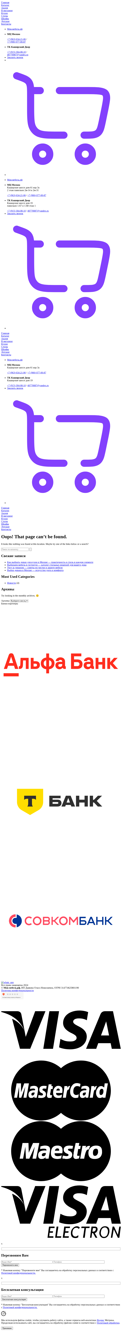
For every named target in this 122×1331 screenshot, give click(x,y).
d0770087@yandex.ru (17, 54)
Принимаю (7, 1328)
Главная (5, 2)
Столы (4, 16)
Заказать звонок (15, 57)
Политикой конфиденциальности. (18, 1273)
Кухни (4, 13)
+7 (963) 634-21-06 (16, 39)
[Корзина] (64, 174)
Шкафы (5, 18)
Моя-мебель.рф (14, 29)
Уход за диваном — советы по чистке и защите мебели (35, 567)
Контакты (6, 24)
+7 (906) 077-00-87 (16, 42)
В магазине (7, 10)
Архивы (5, 600)
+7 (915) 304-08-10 (16, 52)
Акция (4, 8)
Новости (11, 583)
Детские (5, 21)
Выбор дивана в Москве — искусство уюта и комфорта (35, 570)
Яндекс (100, 1320)
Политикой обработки (108, 1323)
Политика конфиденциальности (17, 990)
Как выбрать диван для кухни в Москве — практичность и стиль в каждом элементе (50, 562)
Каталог (5, 5)
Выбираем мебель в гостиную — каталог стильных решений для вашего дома (46, 565)
